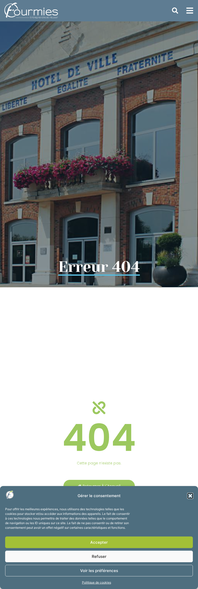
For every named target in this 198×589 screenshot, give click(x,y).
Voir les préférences (99, 570)
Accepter (99, 542)
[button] (190, 495)
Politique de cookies (96, 582)
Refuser (99, 556)
